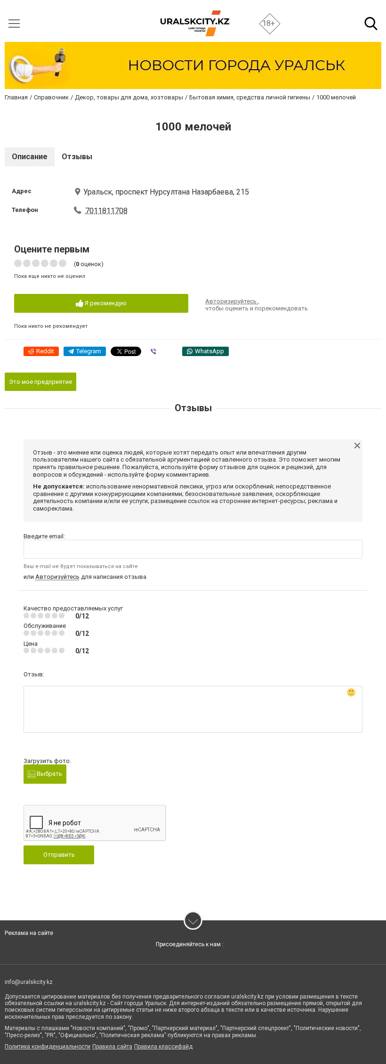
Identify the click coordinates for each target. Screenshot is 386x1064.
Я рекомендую (105, 303)
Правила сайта (112, 1046)
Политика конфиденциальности (47, 1046)
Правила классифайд (163, 1046)
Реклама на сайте (29, 933)
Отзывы (77, 156)
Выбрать (48, 773)
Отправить (59, 854)
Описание (30, 156)
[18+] (194, 23)
